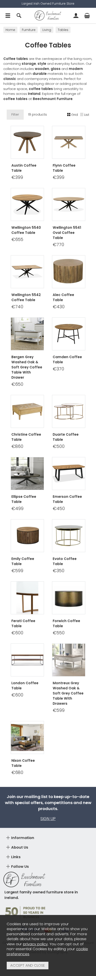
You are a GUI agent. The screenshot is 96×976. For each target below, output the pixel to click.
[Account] (75, 15)
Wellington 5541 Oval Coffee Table (67, 232)
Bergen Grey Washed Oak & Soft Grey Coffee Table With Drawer (26, 367)
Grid (74, 114)
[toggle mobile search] (19, 15)
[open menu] (7, 15)
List (86, 114)
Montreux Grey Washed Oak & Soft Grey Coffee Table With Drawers (68, 693)
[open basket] (87, 15)
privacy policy (35, 944)
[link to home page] (48, 15)
